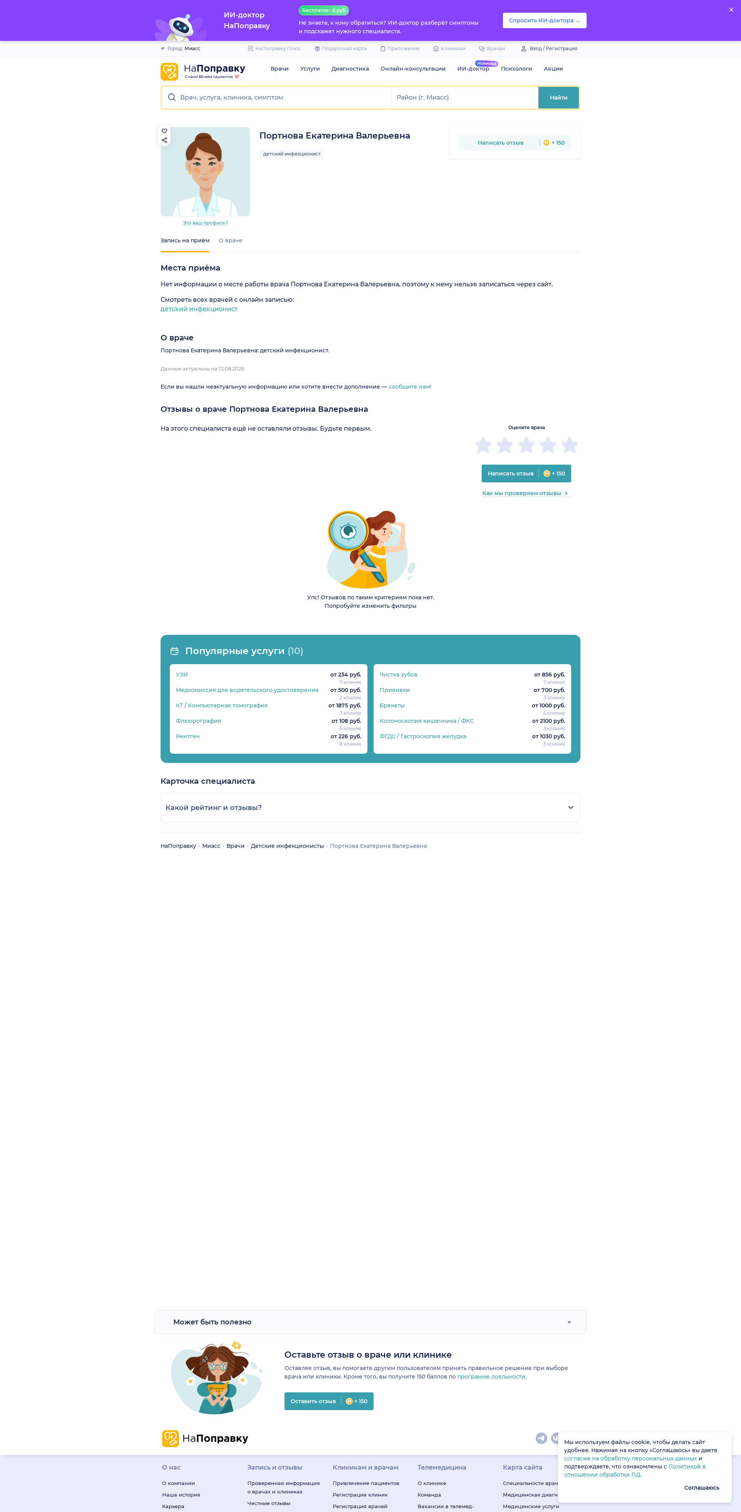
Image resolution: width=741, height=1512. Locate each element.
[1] (483, 445)
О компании (178, 1483)
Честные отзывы (268, 1503)
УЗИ (182, 674)
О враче (230, 240)
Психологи (516, 68)
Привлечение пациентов (366, 1483)
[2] (505, 445)
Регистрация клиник (360, 1495)
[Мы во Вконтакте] (557, 1439)
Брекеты (392, 705)
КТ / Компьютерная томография (222, 705)
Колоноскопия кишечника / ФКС (427, 720)
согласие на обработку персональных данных (631, 1458)
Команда (429, 1495)
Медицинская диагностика (539, 1495)
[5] (569, 445)
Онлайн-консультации (413, 68)
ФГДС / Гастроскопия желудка (423, 736)
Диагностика (350, 68)
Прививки (395, 690)
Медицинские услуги (531, 1506)
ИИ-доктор (473, 68)
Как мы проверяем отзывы (522, 493)
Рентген (188, 736)
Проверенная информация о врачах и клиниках (283, 1487)
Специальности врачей (534, 1483)
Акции (553, 68)
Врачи (280, 68)
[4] (548, 445)
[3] (526, 445)
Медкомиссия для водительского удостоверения (247, 690)
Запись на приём (185, 240)
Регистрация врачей (360, 1506)
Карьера (173, 1506)
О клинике (432, 1483)
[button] (277, 97)
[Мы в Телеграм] (542, 1439)
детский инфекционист (292, 154)
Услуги (310, 68)
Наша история (181, 1495)
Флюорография (198, 720)
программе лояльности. (491, 1376)
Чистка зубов (399, 674)
